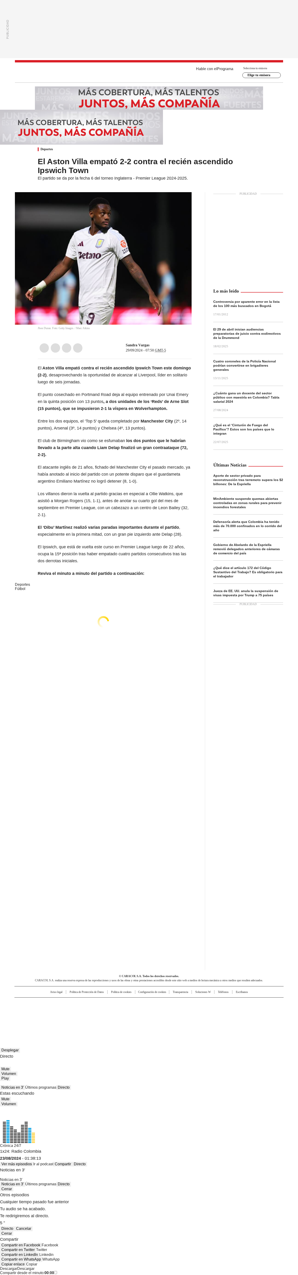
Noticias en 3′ (12, 1087)
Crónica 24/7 (10, 1146)
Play (5, 1078)
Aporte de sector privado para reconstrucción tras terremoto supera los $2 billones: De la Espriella (248, 480)
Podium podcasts (137, 1017)
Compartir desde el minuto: (27, 1273)
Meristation (221, 1017)
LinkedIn (66, 348)
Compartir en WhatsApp (21, 1259)
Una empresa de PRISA (54, 1007)
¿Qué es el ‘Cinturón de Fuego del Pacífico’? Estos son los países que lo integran (243, 429)
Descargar (8, 1269)
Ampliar (182, 201)
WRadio (149, 72)
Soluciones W (203, 992)
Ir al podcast (43, 1164)
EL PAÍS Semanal (192, 1010)
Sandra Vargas (137, 345)
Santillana (136, 1003)
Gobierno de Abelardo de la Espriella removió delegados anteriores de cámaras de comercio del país (246, 549)
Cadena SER (184, 1003)
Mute (5, 1069)
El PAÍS (94, 1003)
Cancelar (23, 1229)
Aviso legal (56, 992)
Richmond (92, 1017)
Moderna (116, 1017)
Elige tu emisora (258, 75)
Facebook (44, 348)
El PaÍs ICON (157, 1017)
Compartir (63, 1164)
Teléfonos (223, 992)
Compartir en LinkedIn (19, 1255)
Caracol (233, 1003)
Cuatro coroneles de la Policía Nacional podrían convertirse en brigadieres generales (244, 365)
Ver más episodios (16, 1164)
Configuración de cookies (152, 992)
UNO (126, 1010)
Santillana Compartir (162, 1003)
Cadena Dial (175, 1010)
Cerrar (6, 1189)
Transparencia (180, 992)
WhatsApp (77, 348)
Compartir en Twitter (18, 1250)
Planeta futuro (211, 1010)
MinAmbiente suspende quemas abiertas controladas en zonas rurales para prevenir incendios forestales (247, 503)
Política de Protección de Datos (87, 992)
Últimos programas (40, 1087)
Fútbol (20, 589)
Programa (225, 69)
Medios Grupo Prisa (54, 1019)
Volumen (8, 1074)
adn (216, 1003)
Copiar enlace (13, 1264)
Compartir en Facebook (20, 1245)
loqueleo (198, 1017)
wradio (140, 1010)
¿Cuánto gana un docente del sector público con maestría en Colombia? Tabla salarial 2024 (246, 397)
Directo (64, 1087)
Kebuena (231, 1010)
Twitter (55, 348)
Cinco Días (158, 1010)
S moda (177, 1017)
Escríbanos (242, 992)
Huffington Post (101, 1010)
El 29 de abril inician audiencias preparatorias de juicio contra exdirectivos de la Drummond (247, 333)
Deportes (47, 149)
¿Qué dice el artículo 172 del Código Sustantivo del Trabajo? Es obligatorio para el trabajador (247, 572)
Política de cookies (121, 992)
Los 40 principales (114, 1003)
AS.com (200, 1003)
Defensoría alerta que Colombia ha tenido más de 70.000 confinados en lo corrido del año (247, 526)
